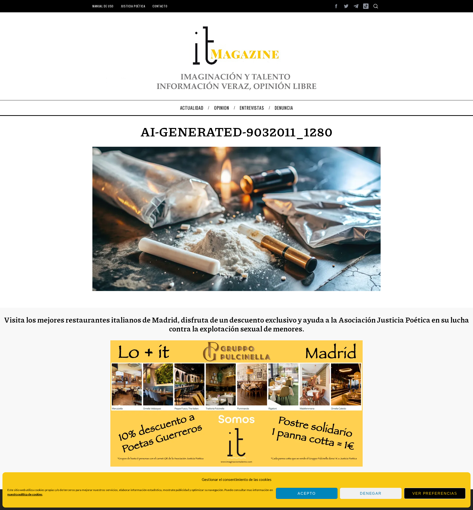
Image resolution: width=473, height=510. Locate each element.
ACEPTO (307, 493)
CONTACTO (159, 6)
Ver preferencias (434, 493)
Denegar (371, 493)
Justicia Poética (133, 6)
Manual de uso (103, 6)
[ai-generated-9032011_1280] (236, 289)
